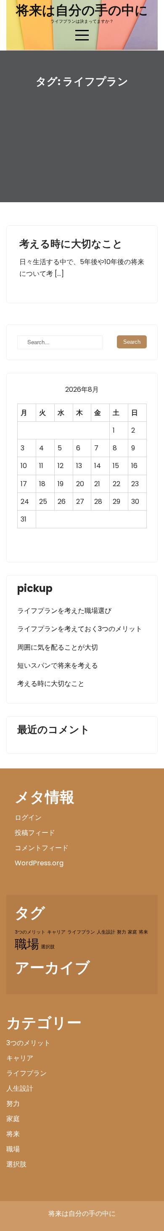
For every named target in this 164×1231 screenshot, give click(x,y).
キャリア (56, 932)
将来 (143, 932)
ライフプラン (81, 932)
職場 (27, 944)
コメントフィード (42, 848)
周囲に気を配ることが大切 (57, 647)
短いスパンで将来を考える (57, 665)
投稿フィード (35, 833)
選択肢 (48, 947)
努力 (121, 932)
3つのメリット (30, 932)
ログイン (28, 817)
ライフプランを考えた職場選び (64, 611)
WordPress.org (39, 863)
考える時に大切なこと (71, 244)
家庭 (132, 932)
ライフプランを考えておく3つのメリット (79, 629)
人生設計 (106, 932)
